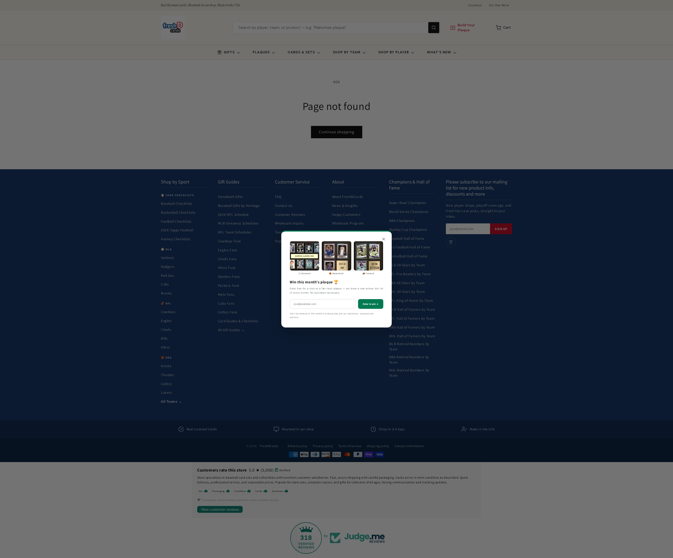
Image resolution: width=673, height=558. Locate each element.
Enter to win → (371, 304)
